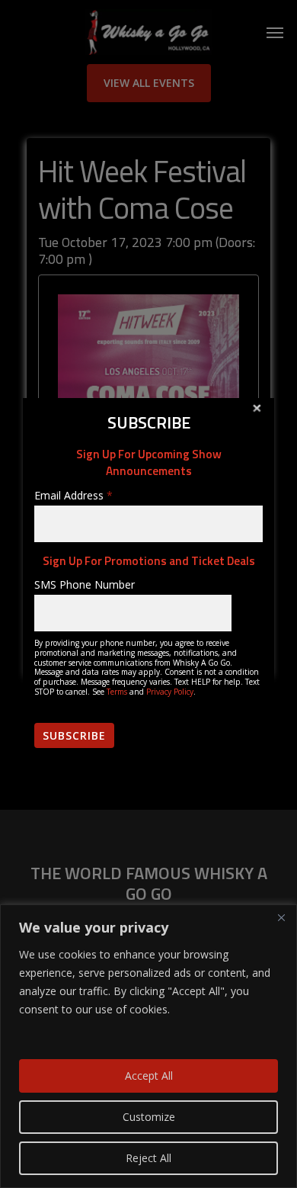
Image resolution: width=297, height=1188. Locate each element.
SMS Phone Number (84, 584)
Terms (117, 691)
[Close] (281, 917)
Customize (149, 1116)
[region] (148, 1046)
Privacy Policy (169, 691)
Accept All (149, 1075)
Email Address (73, 495)
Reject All (148, 1158)
